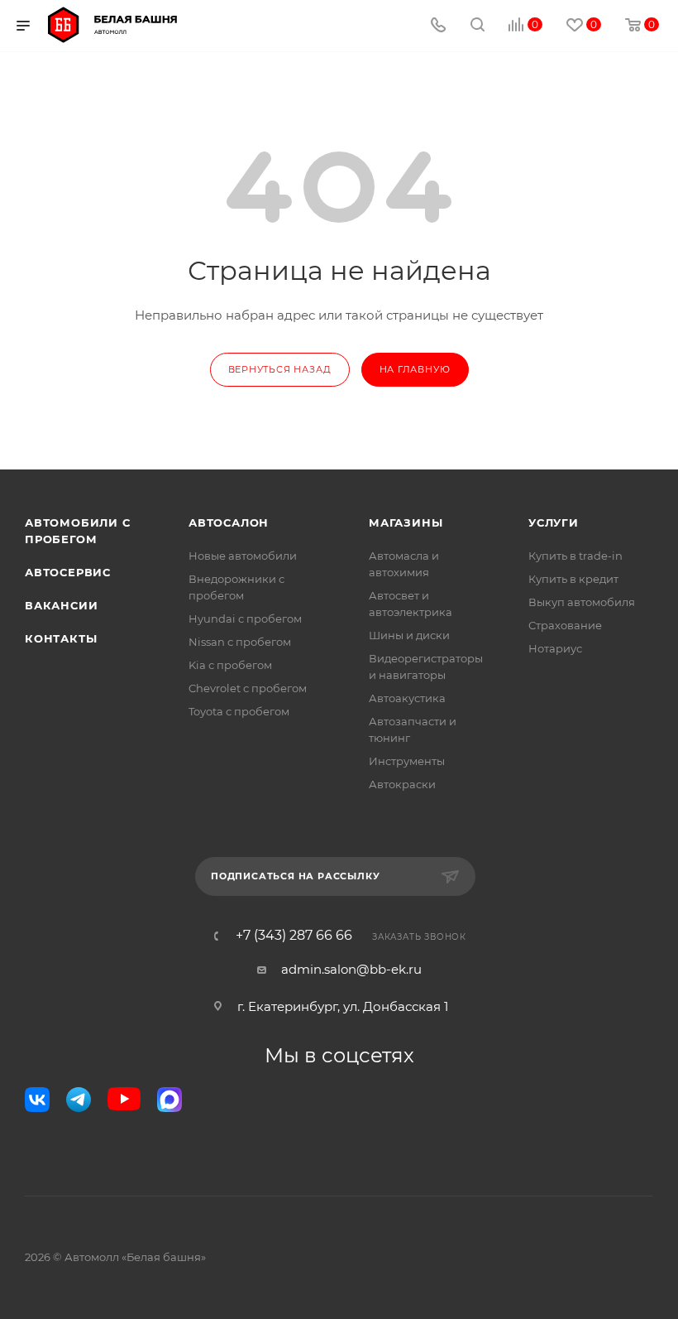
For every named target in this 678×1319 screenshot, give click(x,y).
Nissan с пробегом (240, 641)
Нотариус (555, 648)
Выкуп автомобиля (581, 602)
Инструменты (407, 761)
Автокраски (402, 784)
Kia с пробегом (230, 665)
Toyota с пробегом (239, 711)
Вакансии (61, 605)
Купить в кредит (573, 578)
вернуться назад (280, 369)
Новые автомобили (243, 555)
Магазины (405, 522)
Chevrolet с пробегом (248, 688)
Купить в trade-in (575, 555)
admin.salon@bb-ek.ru (351, 969)
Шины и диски (409, 635)
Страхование (565, 625)
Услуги (553, 522)
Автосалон (229, 522)
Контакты (61, 638)
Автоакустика (407, 698)
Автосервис (68, 572)
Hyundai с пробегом (245, 618)
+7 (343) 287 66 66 (294, 935)
